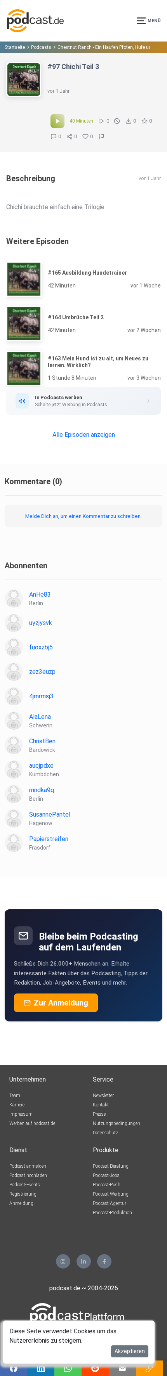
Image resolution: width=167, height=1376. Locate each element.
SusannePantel (49, 814)
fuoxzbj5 (41, 647)
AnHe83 (40, 594)
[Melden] (101, 136)
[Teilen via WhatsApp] (68, 1368)
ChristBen (42, 741)
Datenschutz (105, 1132)
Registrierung (23, 1194)
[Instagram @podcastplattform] (63, 1261)
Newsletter (103, 1095)
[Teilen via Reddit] (95, 1368)
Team (14, 1095)
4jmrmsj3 (41, 696)
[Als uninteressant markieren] (117, 121)
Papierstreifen (48, 839)
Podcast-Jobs (106, 1175)
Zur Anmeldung (61, 1002)
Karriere (16, 1105)
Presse (99, 1114)
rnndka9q (41, 790)
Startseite (15, 47)
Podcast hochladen (28, 1175)
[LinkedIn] (84, 1261)
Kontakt (101, 1105)
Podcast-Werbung (111, 1194)
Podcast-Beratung (111, 1166)
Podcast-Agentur (109, 1203)
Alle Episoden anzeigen (83, 434)
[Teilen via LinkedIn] (40, 1368)
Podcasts (41, 47)
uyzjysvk (40, 623)
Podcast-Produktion (112, 1212)
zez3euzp (42, 671)
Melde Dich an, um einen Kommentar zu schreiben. (83, 516)
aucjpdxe (41, 765)
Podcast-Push (106, 1184)
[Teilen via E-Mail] (122, 1368)
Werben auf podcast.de (32, 1123)
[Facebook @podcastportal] (104, 1261)
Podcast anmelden (27, 1166)
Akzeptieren (130, 1351)
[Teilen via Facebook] (13, 1368)
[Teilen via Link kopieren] (149, 1368)
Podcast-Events (24, 1184)
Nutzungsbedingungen (116, 1123)
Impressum (21, 1114)
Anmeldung (21, 1203)
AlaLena (40, 716)
